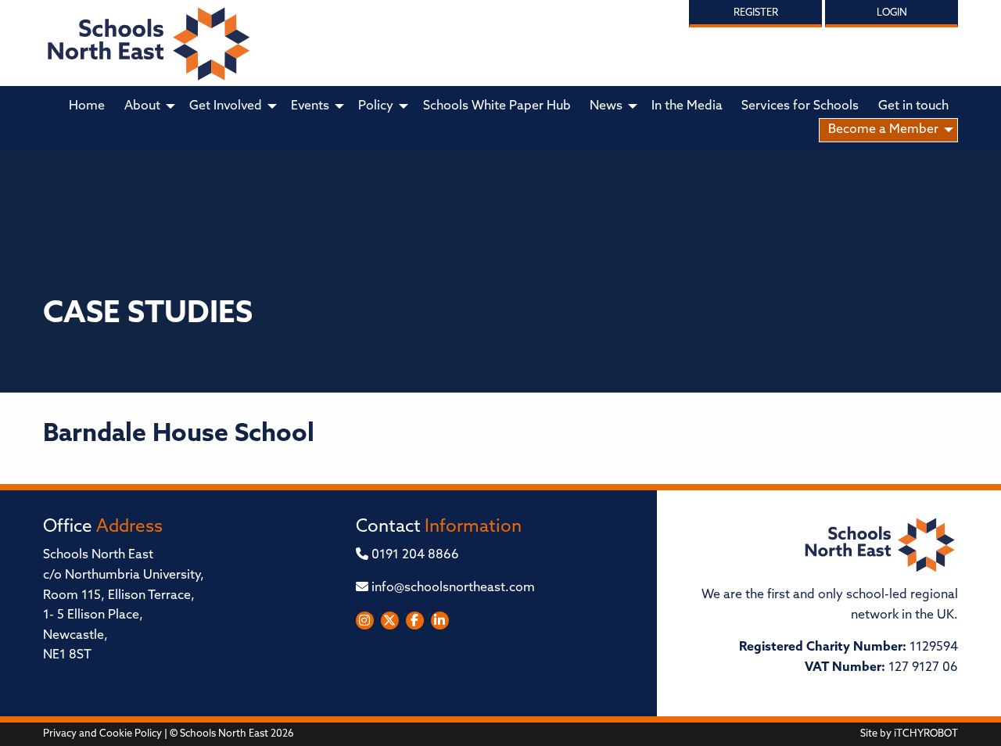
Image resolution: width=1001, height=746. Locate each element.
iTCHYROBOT (926, 734)
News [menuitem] (606, 106)
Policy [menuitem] (375, 106)
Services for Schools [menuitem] (800, 106)
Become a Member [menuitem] (883, 130)
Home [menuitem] (87, 106)
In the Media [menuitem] (687, 106)
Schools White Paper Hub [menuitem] (497, 106)
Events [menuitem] (310, 106)
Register (756, 13)
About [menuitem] (142, 106)
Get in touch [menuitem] (913, 106)
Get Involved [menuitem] (225, 106)
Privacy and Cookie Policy (102, 734)
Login (892, 13)
